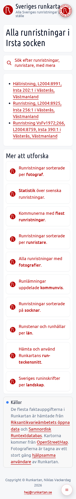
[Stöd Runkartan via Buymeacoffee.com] (65, 11)
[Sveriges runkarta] (8, 10)
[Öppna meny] (66, 489)
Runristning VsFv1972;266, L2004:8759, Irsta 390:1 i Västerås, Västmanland (39, 129)
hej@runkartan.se (38, 492)
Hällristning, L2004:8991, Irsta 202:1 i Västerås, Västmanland (37, 90)
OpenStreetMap (52, 442)
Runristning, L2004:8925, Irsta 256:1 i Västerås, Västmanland (37, 110)
